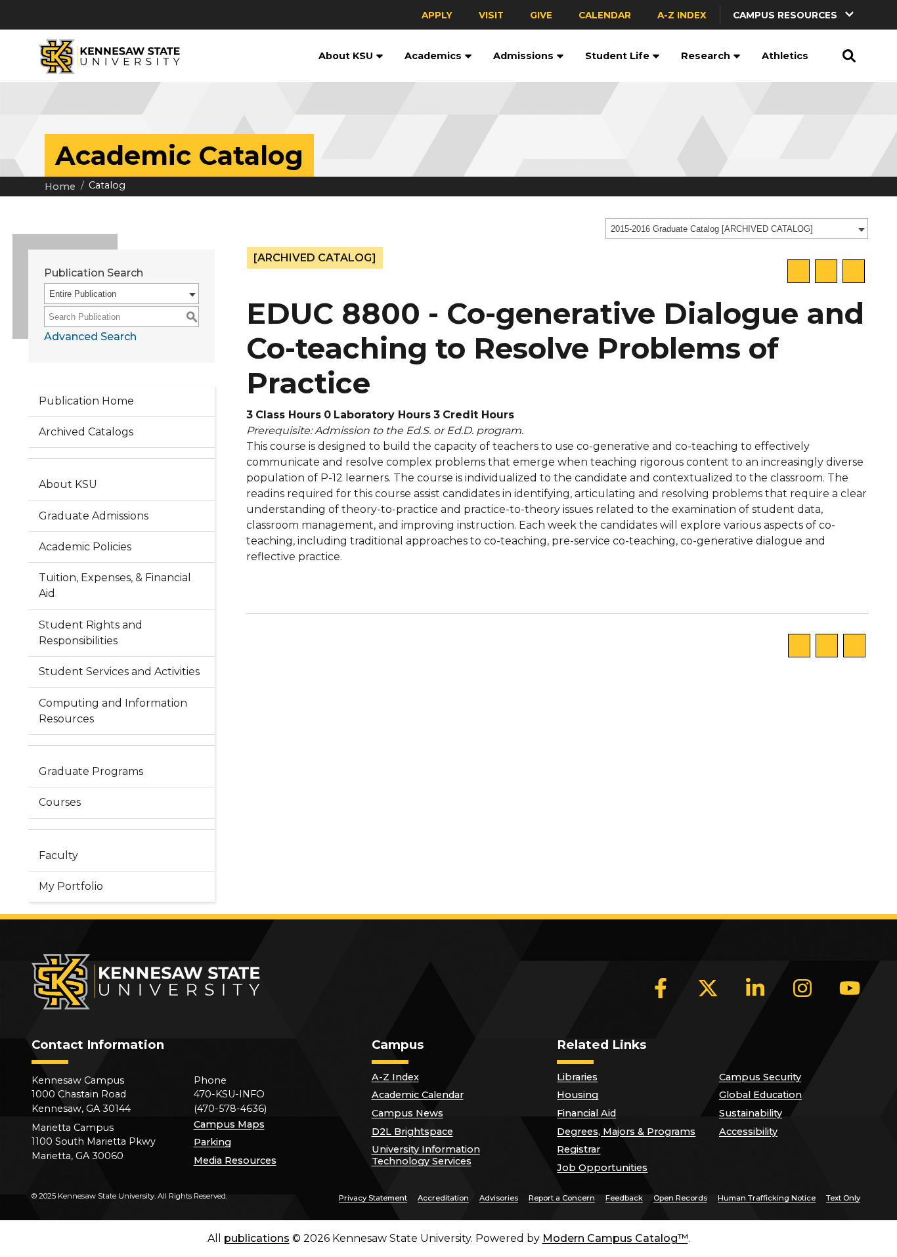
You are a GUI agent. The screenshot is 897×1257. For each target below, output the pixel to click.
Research (705, 56)
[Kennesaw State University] (104, 56)
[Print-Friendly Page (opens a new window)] (826, 271)
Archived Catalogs (86, 432)
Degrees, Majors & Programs (626, 1131)
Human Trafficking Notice (767, 1197)
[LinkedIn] (755, 987)
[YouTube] (849, 987)
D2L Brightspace (412, 1131)
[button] (794, 15)
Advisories (498, 1197)
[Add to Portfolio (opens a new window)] (798, 271)
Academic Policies (85, 546)
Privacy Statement (373, 1197)
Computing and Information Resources (113, 711)
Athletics (785, 56)
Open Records (680, 1197)
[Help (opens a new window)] (853, 271)
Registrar (578, 1149)
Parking (212, 1142)
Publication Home (86, 401)
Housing (577, 1095)
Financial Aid (586, 1113)
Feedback (624, 1197)
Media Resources (235, 1160)
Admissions (523, 56)
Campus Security (760, 1077)
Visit (491, 15)
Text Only (843, 1197)
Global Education (760, 1095)
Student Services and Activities (119, 671)
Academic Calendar (418, 1095)
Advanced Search (90, 336)
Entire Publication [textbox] (82, 294)
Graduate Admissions (93, 516)
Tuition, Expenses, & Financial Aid (115, 585)
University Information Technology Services (426, 1155)
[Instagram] (802, 987)
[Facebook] (660, 987)
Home (60, 186)
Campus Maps (229, 1124)
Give (541, 15)
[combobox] (736, 228)
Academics (433, 56)
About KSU (345, 56)
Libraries (577, 1077)
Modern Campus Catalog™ (615, 1238)
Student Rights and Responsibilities (90, 633)
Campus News (407, 1113)
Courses (60, 802)
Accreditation (443, 1197)
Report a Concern (562, 1197)
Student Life (617, 56)
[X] (708, 987)
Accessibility (748, 1131)
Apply (437, 15)
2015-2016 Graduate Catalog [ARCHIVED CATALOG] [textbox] (712, 229)
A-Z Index (682, 15)
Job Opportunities (602, 1168)
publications (257, 1238)
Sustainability (750, 1113)
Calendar (605, 15)
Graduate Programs (91, 771)
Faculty (58, 855)
